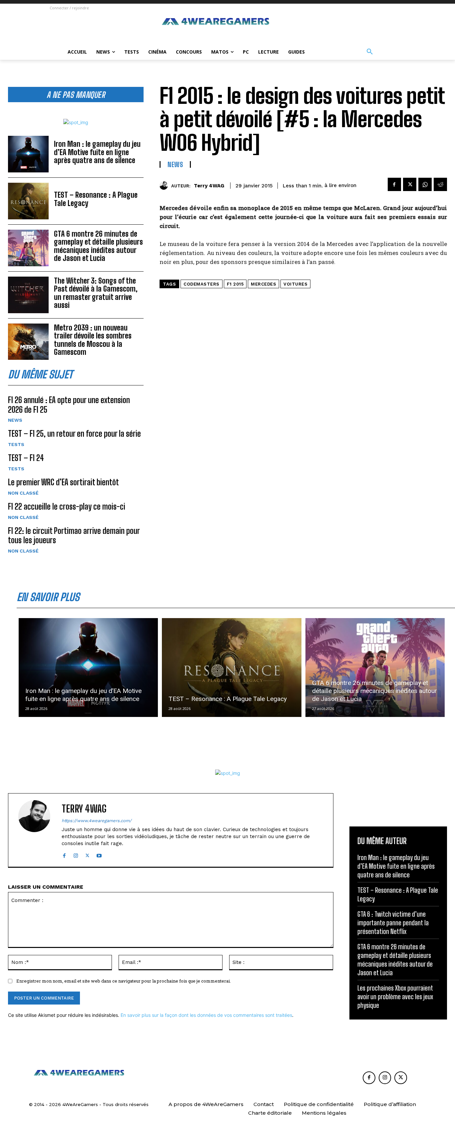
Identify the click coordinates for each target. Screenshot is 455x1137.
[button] (370, 52)
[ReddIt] (440, 184)
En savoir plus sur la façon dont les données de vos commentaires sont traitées (206, 1015)
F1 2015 (235, 284)
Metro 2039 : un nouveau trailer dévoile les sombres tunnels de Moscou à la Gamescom (93, 339)
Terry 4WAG (209, 186)
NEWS (15, 420)
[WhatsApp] (425, 184)
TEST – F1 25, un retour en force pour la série (74, 433)
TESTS (16, 444)
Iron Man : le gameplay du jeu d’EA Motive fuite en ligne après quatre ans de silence (97, 151)
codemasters (202, 284)
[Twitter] (409, 184)
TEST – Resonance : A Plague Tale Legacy (96, 198)
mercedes (263, 284)
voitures (295, 284)
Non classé (23, 493)
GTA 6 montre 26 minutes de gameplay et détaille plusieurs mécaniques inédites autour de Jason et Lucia (98, 246)
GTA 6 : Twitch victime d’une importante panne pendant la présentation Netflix (393, 922)
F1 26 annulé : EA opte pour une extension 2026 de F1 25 (69, 404)
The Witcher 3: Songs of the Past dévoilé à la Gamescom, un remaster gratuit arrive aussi (96, 293)
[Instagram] (75, 854)
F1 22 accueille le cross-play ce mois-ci (66, 506)
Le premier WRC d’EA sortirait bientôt (63, 482)
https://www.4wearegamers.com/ (97, 820)
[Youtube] (99, 854)
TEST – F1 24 (26, 458)
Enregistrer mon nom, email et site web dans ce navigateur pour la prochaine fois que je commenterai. (123, 981)
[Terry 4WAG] (165, 185)
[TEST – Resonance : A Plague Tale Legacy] (28, 201)
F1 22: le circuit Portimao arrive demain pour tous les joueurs (74, 535)
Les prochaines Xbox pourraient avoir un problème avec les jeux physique (395, 996)
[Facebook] (394, 184)
